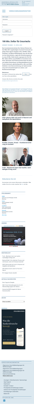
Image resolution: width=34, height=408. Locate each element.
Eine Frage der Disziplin (8, 282)
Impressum (7, 384)
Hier (26, 74)
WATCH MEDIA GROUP (13, 4)
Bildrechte (6, 393)
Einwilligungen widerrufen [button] (11, 391)
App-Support (7, 382)
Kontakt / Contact (8, 385)
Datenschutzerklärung (9, 374)
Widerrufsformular (8, 375)
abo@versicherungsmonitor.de (10, 80)
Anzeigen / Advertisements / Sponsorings (15, 380)
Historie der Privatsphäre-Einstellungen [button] (15, 389)
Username (5, 19)
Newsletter (25, 3)
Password (4, 24)
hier (22, 184)
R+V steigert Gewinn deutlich (9, 273)
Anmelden (25, 5)
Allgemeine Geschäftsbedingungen (13, 368)
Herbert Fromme (7, 45)
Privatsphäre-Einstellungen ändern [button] (13, 387)
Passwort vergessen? (7, 34)
